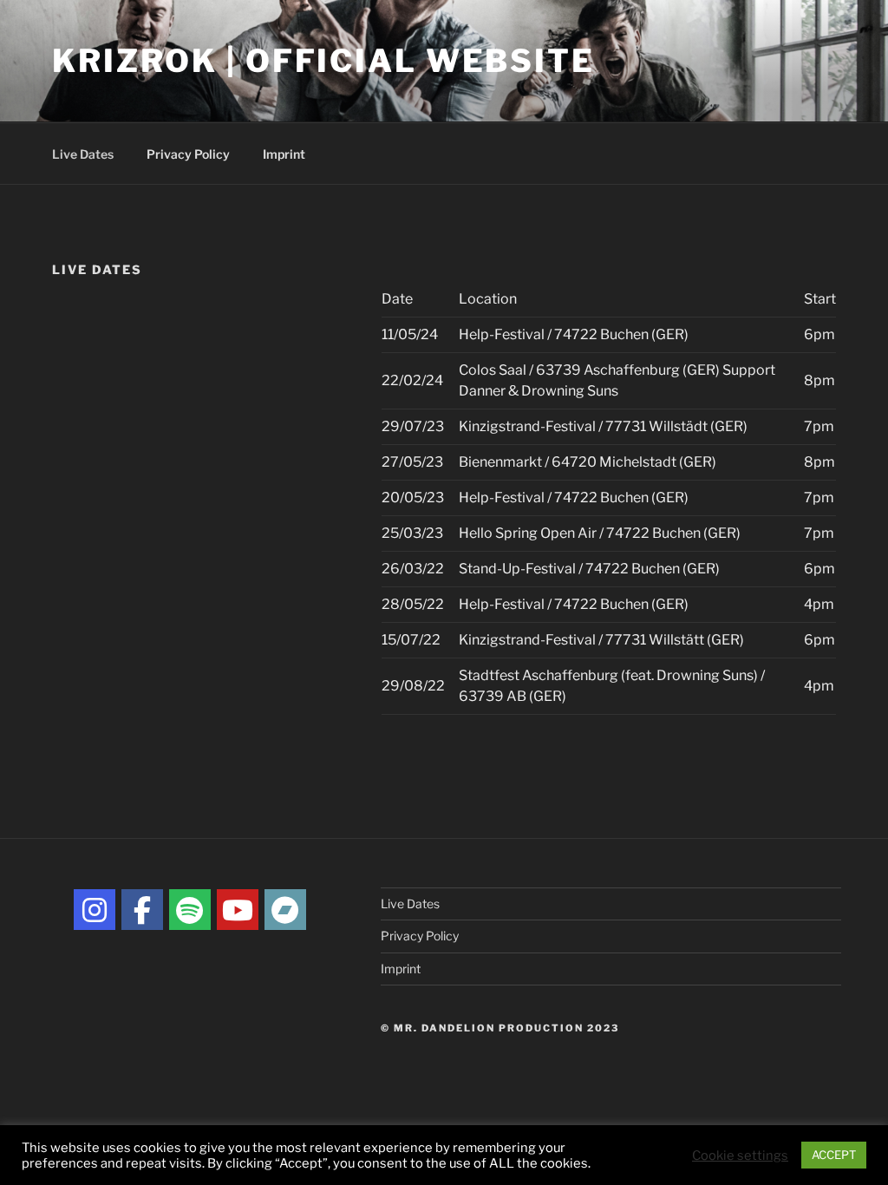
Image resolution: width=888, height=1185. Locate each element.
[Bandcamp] (285, 910)
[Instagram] (94, 910)
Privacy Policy (188, 154)
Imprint (284, 154)
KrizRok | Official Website (323, 61)
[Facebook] (142, 910)
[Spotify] (190, 910)
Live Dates (83, 154)
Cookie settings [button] (740, 1155)
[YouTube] (237, 910)
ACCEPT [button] (834, 1155)
